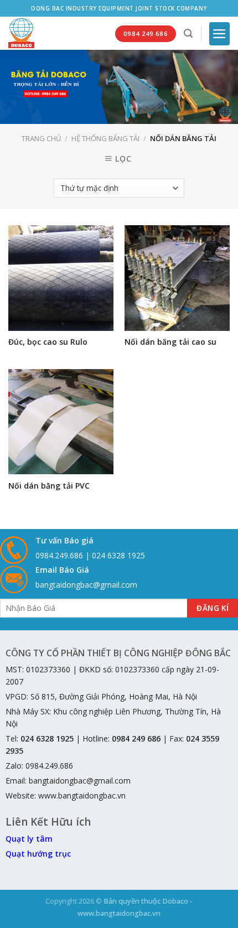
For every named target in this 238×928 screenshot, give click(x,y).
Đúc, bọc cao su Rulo (47, 342)
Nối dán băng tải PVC (49, 486)
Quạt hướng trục (38, 853)
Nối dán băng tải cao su (170, 342)
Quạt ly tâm (29, 838)
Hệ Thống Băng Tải (105, 138)
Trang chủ (41, 138)
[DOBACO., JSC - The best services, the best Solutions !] (21, 33)
